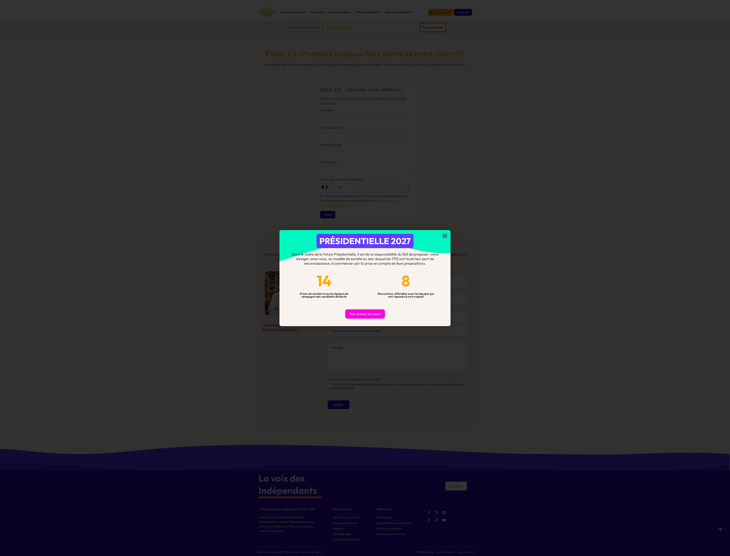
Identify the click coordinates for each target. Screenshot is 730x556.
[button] (445, 236)
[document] (365, 278)
